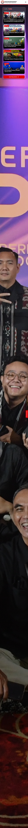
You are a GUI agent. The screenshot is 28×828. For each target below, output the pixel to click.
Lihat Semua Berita (13, 76)
